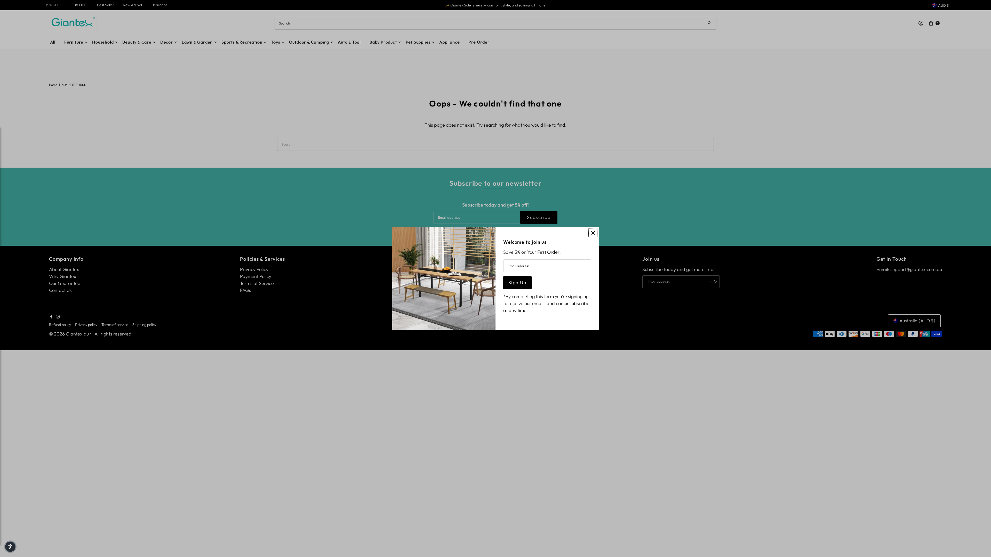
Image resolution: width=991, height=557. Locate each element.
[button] (10, 546)
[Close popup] (592, 232)
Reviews (5, 340)
